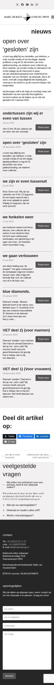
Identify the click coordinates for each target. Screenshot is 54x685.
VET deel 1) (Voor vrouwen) (27, 369)
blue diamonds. (16, 291)
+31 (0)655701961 (17, 544)
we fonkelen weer (18, 217)
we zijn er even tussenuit (25, 181)
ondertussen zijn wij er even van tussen (36, 456)
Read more (43, 127)
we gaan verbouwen (20, 256)
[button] (9, 436)
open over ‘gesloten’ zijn (24, 142)
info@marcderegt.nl (19, 547)
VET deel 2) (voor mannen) (26, 330)
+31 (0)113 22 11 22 (16, 541)
